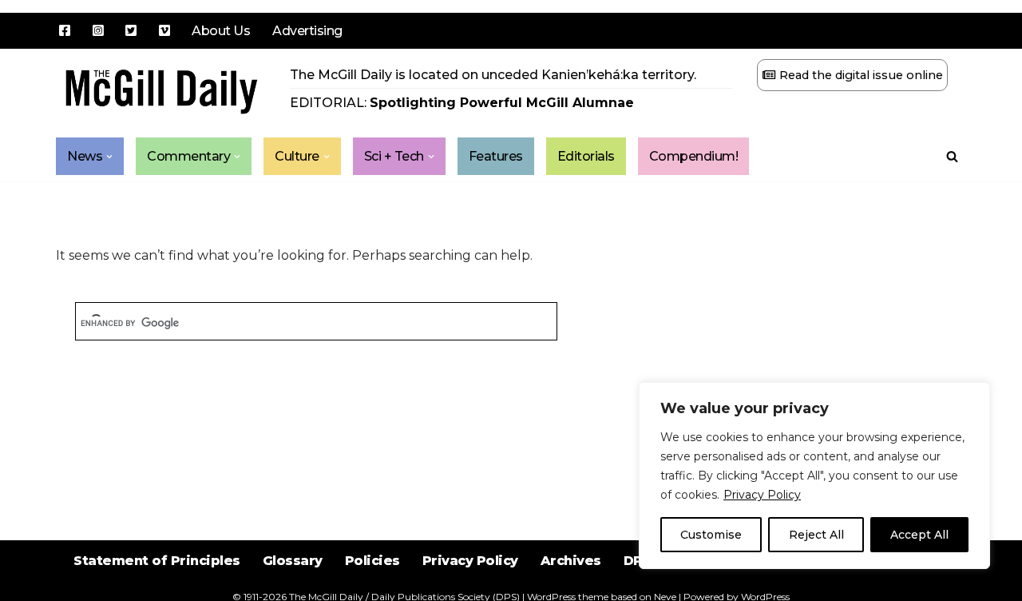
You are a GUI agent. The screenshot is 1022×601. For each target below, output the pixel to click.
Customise (711, 534)
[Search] (952, 156)
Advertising (307, 30)
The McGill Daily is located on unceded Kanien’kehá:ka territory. (493, 74)
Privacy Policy (762, 495)
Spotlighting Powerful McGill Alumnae (502, 102)
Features (496, 156)
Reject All (816, 534)
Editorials (586, 156)
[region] (814, 475)
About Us (221, 30)
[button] (109, 156)
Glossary (293, 560)
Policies (372, 560)
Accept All (919, 534)
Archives (571, 560)
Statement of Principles (156, 560)
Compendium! (694, 156)
